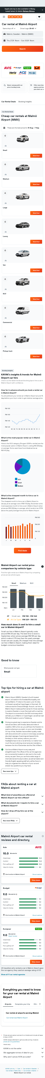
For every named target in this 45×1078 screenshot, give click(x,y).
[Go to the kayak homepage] (15, 16)
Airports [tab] (8, 1004)
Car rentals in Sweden (30, 1068)
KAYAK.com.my (10, 1068)
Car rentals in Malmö (29, 1071)
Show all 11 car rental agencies (13, 974)
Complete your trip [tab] (22, 1004)
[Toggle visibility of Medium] (19, 485)
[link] (22, 550)
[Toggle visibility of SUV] (18, 479)
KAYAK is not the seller (12, 1048)
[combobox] (9, 28)
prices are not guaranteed (11, 1041)
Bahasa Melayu (29, 11)
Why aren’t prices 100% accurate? (17, 1057)
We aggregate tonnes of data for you (18, 1052)
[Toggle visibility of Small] (18, 482)
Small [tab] (14, 583)
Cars (18, 1068)
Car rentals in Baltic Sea (13, 1071)
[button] (42, 9)
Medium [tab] (23, 583)
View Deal (36, 155)
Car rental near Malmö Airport (17, 1018)
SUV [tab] (31, 583)
